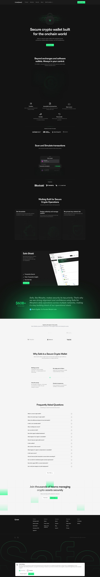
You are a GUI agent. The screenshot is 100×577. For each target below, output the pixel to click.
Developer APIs (36, 528)
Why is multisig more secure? (34, 426)
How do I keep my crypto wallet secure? (36, 440)
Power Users (46, 523)
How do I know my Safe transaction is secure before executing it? (41, 456)
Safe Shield (35, 525)
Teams (45, 521)
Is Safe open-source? (32, 453)
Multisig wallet (36, 521)
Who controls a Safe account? (34, 446)
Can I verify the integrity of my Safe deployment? (38, 466)
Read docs (45, 497)
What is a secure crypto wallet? (34, 413)
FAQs (67, 521)
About (42, 2)
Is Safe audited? (31, 443)
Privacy (67, 528)
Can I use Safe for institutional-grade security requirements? (40, 459)
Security (37, 2)
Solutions (32, 2)
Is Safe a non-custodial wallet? (34, 423)
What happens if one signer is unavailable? (37, 436)
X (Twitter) (79, 521)
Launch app (80, 2)
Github (78, 523)
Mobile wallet (35, 523)
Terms (67, 525)
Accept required (23, 573)
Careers (56, 523)
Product (26, 2)
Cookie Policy (70, 565)
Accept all (31, 573)
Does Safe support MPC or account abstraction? (38, 463)
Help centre (68, 523)
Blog (56, 525)
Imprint (56, 528)
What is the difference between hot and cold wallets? (39, 420)
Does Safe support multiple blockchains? (36, 433)
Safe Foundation (48, 2)
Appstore (35, 530)
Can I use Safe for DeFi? (33, 430)
